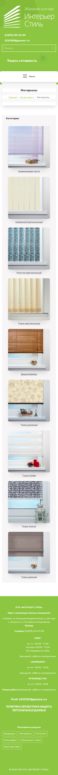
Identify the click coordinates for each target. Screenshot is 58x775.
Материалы (26, 734)
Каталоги (41, 734)
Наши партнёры (12, 747)
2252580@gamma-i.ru (17, 40)
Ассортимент (27, 97)
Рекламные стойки (31, 740)
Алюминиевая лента (29, 171)
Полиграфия (10, 740)
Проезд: (29, 625)
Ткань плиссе (29, 526)
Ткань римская (29, 577)
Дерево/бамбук (29, 374)
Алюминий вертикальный (29, 222)
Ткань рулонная (29, 425)
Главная (13, 97)
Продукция (9, 734)
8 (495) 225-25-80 (15, 35)
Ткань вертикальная (29, 323)
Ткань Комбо (29, 476)
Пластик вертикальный (29, 273)
